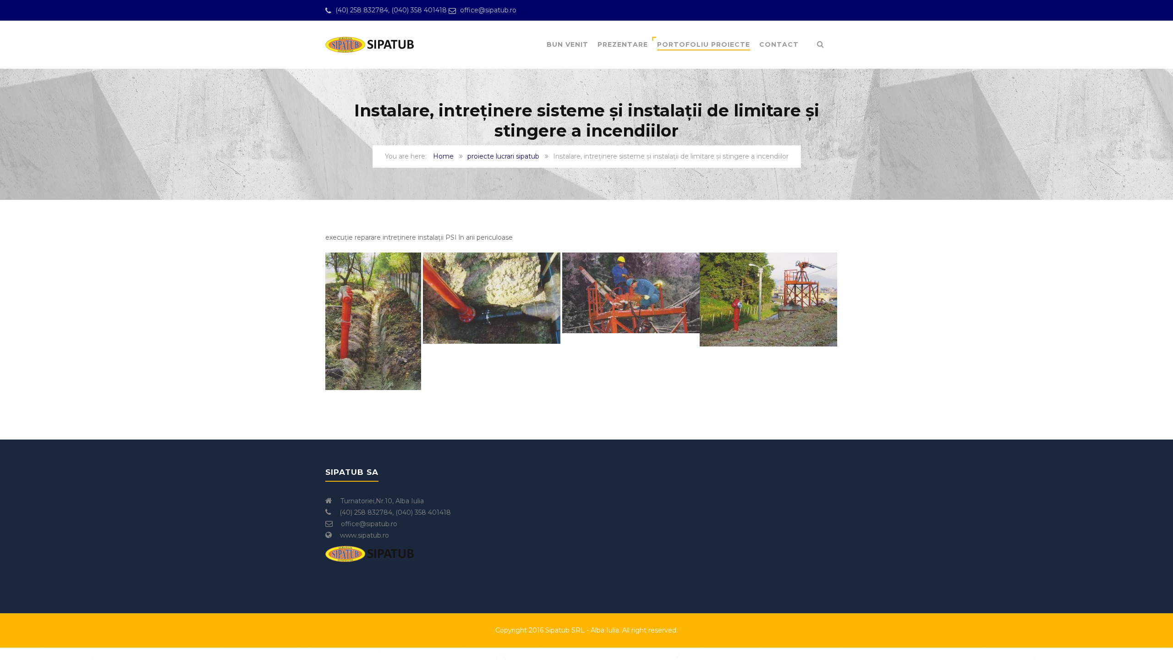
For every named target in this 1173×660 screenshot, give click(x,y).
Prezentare (622, 44)
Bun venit (567, 44)
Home (443, 156)
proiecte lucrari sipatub (503, 156)
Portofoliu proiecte (703, 44)
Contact (779, 44)
